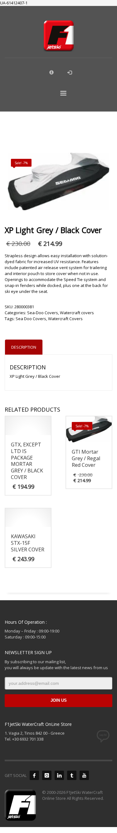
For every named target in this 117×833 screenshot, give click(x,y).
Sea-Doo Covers (42, 312)
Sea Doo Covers (31, 318)
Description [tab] (23, 347)
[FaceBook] (34, 775)
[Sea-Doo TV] (84, 775)
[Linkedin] (59, 775)
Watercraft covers (77, 312)
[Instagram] (46, 775)
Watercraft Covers (65, 318)
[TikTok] (71, 775)
